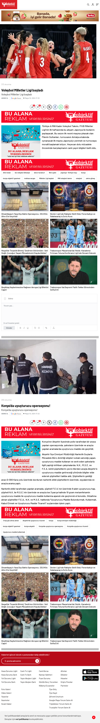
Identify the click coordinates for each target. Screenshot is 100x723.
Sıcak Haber (6, 704)
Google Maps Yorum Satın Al (61, 700)
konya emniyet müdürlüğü (66, 521)
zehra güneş (90, 178)
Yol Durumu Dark (8, 682)
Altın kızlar (7, 173)
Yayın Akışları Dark (28, 682)
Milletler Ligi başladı (46, 178)
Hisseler (64, 678)
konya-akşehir (29, 526)
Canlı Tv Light (26, 671)
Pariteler (64, 685)
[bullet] (39, 327)
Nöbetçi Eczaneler (47, 685)
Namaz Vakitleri (45, 675)
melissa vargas (29, 178)
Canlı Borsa (43, 671)
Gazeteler (5, 700)
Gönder (9, 328)
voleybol (79, 178)
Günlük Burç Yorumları (48, 682)
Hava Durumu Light (9, 671)
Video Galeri (6, 693)
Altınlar (64, 671)
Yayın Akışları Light (28, 678)
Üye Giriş (53, 689)
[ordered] (35, 327)
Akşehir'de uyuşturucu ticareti (34, 521)
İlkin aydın (52, 173)
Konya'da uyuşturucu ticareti (77, 526)
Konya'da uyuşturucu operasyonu (51, 526)
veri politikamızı (22, 719)
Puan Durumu (44, 678)
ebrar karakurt (39, 173)
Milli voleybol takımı (65, 178)
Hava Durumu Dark (9, 675)
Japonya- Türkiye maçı (68, 173)
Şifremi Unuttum (56, 696)
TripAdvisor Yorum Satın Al (60, 704)
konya (83, 173)
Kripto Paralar (67, 682)
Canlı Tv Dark (25, 675)
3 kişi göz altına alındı (11, 521)
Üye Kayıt (53, 693)
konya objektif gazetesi (11, 178)
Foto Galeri (5, 689)
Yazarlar (4, 696)
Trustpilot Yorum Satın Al (59, 707)
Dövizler (64, 675)
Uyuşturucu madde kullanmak (14, 532)
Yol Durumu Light (8, 678)
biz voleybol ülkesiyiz (22, 173)
